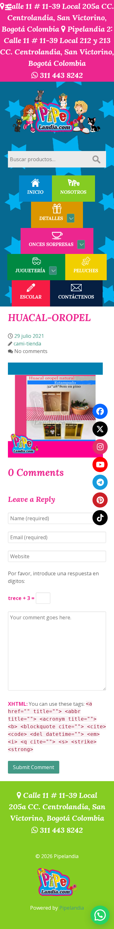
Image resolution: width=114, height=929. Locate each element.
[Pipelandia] (57, 112)
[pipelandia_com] (100, 446)
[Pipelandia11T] (100, 429)
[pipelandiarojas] (100, 464)
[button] (100, 915)
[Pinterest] (100, 500)
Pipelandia (71, 907)
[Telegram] (100, 482)
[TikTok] (100, 517)
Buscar (96, 159)
